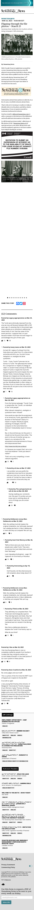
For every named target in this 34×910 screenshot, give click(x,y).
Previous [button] (3, 227)
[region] (17, 228)
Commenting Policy (8, 867)
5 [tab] (16, 297)
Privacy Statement (8, 865)
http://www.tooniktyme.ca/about (15, 446)
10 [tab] (26, 297)
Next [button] (30, 227)
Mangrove (8, 879)
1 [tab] (7, 297)
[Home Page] (13, 11)
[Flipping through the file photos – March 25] (17, 44)
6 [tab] (18, 297)
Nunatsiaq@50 (7, 19)
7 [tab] (20, 297)
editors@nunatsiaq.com (21, 114)
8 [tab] (22, 297)
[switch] (31, 866)
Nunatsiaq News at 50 (20, 123)
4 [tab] (13, 297)
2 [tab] (9, 297)
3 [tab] (11, 297)
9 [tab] (24, 297)
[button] (3, 884)
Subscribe (6, 902)
